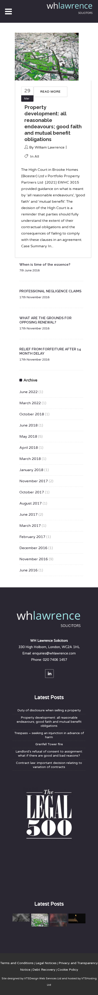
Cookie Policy (67, 970)
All (36, 156)
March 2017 (30, 525)
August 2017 (30, 503)
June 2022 (28, 392)
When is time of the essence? (44, 265)
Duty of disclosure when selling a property (49, 710)
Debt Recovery (43, 970)
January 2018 (31, 470)
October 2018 (31, 414)
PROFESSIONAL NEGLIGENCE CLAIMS (50, 291)
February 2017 (32, 537)
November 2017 (33, 481)
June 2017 (28, 514)
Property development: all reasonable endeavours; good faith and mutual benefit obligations (49, 722)
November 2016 (33, 559)
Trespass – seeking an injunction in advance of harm (49, 735)
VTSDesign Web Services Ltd (42, 978)
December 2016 (33, 548)
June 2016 (28, 570)
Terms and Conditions (17, 963)
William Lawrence (49, 147)
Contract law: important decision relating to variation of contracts (49, 765)
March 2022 (30, 403)
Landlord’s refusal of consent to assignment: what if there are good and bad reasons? (49, 754)
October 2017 (31, 492)
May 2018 (28, 436)
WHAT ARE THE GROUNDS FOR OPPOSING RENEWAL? (45, 320)
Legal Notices (46, 963)
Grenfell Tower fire (49, 744)
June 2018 (28, 425)
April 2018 (28, 447)
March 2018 (30, 459)
